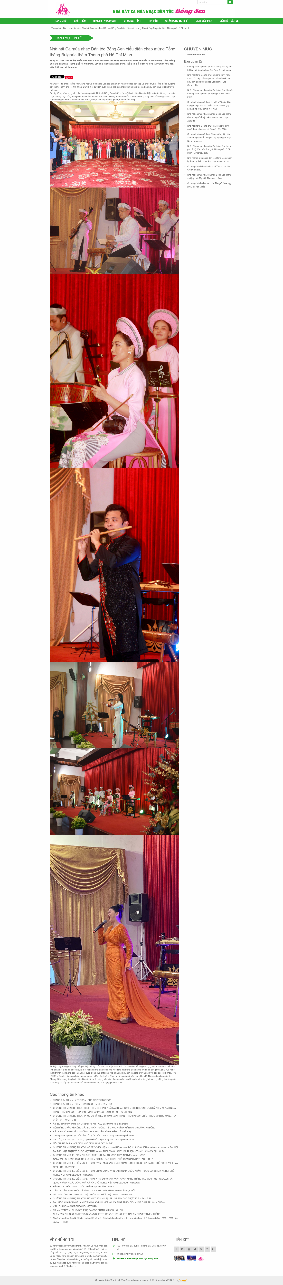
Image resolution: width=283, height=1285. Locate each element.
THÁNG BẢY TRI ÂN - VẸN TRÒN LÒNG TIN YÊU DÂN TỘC (82, 1100)
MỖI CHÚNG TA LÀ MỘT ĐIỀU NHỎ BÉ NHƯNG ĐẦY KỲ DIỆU (83, 1143)
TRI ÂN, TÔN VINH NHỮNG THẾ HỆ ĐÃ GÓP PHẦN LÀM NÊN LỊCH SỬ (88, 1210)
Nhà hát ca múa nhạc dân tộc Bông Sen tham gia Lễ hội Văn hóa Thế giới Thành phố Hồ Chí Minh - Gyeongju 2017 (209, 149)
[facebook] (176, 1249)
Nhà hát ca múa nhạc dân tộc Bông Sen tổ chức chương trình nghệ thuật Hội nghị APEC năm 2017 (210, 93)
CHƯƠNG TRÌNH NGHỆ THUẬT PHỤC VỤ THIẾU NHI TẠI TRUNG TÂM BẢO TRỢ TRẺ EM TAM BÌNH (102, 1198)
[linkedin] (213, 1249)
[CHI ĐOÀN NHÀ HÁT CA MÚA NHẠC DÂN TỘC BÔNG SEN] (179, 1258)
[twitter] (195, 1249)
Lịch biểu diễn (204, 20)
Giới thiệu (80, 20)
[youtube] (189, 1249)
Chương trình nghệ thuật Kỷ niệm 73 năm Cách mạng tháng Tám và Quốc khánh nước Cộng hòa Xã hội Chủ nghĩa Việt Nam (209, 105)
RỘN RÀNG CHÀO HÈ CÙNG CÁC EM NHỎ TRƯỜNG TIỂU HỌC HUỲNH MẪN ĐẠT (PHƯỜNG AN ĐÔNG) (104, 1127)
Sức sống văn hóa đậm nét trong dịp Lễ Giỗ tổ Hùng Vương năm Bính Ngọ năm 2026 (93, 1139)
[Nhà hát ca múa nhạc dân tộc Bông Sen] (82, 9)
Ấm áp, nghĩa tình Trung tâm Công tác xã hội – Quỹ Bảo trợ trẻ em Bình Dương (90, 1123)
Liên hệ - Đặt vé (229, 20)
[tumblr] (207, 1249)
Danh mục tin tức (71, 28)
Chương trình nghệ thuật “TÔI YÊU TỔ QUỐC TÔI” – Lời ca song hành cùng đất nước (93, 1135)
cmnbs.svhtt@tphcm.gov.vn (130, 1253)
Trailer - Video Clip (104, 20)
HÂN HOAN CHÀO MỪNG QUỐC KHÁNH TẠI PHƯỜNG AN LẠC (84, 1186)
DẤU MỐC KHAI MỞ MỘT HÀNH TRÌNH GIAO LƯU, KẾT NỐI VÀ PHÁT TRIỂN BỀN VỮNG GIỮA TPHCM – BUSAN (109, 1202)
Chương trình (132, 20)
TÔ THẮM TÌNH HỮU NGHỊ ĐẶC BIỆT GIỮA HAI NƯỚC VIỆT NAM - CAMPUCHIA (93, 1194)
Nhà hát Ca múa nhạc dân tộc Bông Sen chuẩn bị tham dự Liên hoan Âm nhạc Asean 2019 (209, 159)
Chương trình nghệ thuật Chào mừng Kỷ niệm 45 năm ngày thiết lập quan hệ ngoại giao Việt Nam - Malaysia (209, 137)
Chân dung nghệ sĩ (176, 20)
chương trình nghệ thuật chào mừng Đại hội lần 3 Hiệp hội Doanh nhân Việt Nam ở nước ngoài (209, 68)
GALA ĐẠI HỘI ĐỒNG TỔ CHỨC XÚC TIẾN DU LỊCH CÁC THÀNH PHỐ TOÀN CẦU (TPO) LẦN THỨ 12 (103, 1159)
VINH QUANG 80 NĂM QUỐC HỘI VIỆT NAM (75, 1206)
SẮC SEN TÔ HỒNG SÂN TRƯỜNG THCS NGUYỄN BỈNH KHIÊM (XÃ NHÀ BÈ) (92, 1131)
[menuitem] (60, 21)
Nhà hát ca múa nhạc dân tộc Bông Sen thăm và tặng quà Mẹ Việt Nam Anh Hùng (209, 176)
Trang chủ (59, 20)
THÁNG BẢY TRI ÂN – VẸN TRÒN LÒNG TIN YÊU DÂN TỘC (82, 1104)
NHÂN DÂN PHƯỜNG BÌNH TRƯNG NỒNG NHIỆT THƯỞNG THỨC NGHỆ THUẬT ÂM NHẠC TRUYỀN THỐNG (106, 1214)
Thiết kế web (156, 1280)
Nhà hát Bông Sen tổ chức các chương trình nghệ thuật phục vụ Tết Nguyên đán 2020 (208, 127)
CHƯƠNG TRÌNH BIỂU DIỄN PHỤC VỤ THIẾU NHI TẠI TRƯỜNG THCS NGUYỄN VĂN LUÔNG (99, 1155)
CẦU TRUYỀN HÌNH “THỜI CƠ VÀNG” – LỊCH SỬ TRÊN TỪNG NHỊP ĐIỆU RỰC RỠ (93, 1190)
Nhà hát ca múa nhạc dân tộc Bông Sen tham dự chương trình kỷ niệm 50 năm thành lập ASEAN (209, 117)
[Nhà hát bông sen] (201, 1258)
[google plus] (183, 1249)
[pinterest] (201, 1249)
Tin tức (153, 20)
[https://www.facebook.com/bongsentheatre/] (191, 1258)
